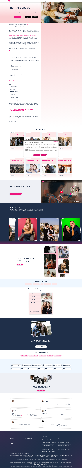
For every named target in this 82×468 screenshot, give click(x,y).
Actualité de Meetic (13, 437)
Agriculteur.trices (59, 368)
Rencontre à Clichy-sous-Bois (32, 134)
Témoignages (51, 355)
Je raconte (19, 264)
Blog (29, 1)
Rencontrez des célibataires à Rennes (48, 448)
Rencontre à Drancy (14, 134)
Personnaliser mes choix (36, 154)
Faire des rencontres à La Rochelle (63, 448)
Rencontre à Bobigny (62, 134)
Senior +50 (42, 368)
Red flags (25, 368)
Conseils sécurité (35, 1)
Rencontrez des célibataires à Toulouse (48, 446)
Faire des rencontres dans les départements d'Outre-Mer (49, 442)
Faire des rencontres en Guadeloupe (48, 444)
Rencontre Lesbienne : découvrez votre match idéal (65, 438)
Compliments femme (17, 365)
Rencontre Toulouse (27, 365)
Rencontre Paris (68, 368)
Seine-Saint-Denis (23, 24)
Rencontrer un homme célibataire (47, 437)
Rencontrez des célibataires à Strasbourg (48, 451)
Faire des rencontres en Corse (62, 439)
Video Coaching (58, 355)
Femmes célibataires (33, 368)
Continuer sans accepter (55, 141)
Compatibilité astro (59, 365)
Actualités (41, 1)
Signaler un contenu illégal (62, 459)
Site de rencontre (28, 437)
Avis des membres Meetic (29, 438)
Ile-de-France (19, 24)
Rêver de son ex (50, 368)
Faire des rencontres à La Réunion (47, 439)
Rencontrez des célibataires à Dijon (63, 445)
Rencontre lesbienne (16, 368)
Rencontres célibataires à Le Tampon (48, 449)
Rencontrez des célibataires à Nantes (63, 446)
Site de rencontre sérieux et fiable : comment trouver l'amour (49, 436)
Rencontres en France (23, 1)
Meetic (10, 24)
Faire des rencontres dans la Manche (63, 442)
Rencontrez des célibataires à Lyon (47, 445)
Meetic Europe (26, 453)
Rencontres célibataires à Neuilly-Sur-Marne (64, 161)
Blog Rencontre (24, 355)
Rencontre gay (67, 365)
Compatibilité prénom (37, 365)
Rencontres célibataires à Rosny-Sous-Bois (32, 161)
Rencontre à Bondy (46, 134)
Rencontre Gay (43, 355)
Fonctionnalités (15, 1)
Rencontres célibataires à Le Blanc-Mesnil (47, 161)
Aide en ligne (12, 438)
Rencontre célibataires (34, 355)
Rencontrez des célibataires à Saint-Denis (16, 161)
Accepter (44, 154)
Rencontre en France (14, 24)
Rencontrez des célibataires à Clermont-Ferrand (64, 449)
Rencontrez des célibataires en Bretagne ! (64, 444)
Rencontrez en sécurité (13, 439)
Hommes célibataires (48, 365)
